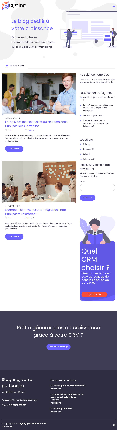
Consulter (14, 148)
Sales (87, 154)
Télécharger (94, 294)
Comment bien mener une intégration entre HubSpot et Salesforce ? (35, 212)
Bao (10, 130)
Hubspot (31, 130)
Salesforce (89, 159)
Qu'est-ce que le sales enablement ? (68, 385)
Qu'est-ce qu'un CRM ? (93, 115)
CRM (86, 144)
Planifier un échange (58, 421)
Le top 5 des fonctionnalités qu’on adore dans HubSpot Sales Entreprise (36, 124)
